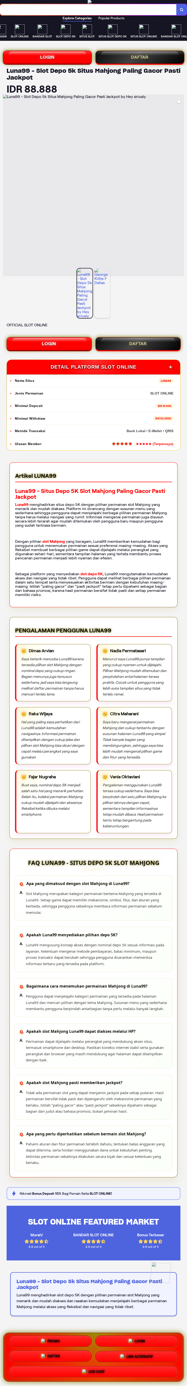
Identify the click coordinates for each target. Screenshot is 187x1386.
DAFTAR (140, 57)
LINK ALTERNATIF (140, 1356)
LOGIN (47, 57)
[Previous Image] (7, 186)
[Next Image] (180, 186)
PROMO (53, 1342)
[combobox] (88, 9)
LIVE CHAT (97, 1371)
